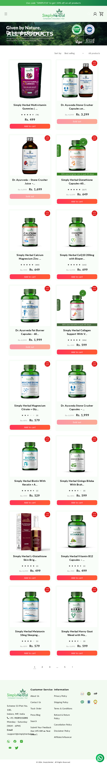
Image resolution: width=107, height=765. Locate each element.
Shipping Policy (61, 702)
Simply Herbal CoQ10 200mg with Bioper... (77, 256)
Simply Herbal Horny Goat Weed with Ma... (77, 633)
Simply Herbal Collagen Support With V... (77, 332)
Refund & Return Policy (62, 717)
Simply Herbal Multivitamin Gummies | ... (30, 106)
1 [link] (34, 667)
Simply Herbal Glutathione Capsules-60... (77, 181)
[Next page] (72, 667)
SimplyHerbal (48, 762)
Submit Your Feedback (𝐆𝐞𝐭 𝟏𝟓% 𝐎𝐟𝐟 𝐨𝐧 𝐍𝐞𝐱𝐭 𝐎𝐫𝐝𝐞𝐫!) (41, 731)
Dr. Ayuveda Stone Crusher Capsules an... (77, 106)
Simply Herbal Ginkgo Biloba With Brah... (77, 482)
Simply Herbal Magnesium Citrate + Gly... (30, 407)
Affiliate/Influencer (63, 737)
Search (34, 721)
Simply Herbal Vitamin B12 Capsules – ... (77, 558)
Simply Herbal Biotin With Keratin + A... (30, 482)
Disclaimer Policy (62, 731)
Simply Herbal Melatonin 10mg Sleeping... (30, 633)
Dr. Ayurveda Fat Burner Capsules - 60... (29, 332)
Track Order (36, 708)
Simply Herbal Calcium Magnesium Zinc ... (30, 256)
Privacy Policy (60, 696)
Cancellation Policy (63, 724)
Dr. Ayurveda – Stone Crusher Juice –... (30, 181)
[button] (6, 14)
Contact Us (36, 702)
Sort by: (58, 53)
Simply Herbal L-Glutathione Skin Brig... (30, 558)
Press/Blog (35, 715)
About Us (35, 696)
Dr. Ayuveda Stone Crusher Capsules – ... (77, 407)
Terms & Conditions (63, 708)
